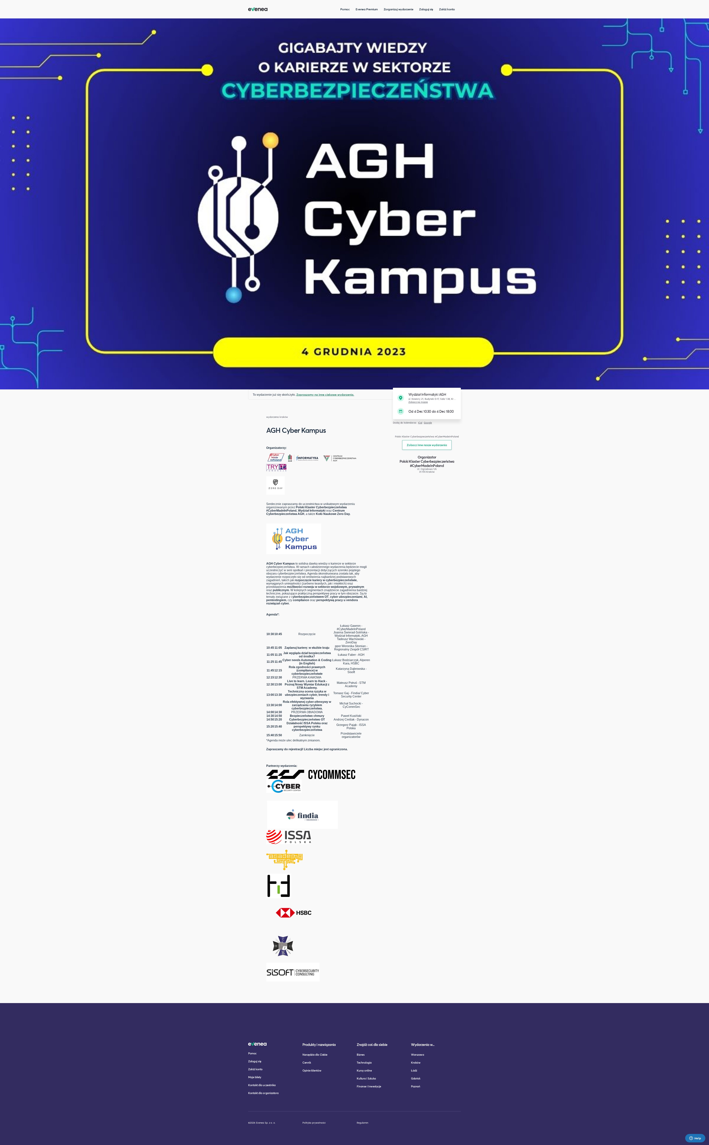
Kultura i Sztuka (366, 1078)
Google (428, 422)
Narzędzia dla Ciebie (314, 1054)
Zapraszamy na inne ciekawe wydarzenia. (325, 394)
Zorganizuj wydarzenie (398, 9)
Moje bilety (254, 1077)
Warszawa (417, 1054)
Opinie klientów (311, 1070)
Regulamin (362, 1122)
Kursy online (364, 1070)
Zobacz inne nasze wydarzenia (427, 445)
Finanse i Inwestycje (369, 1086)
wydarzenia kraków (277, 417)
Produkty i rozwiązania (319, 1044)
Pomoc (345, 9)
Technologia (364, 1062)
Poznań (415, 1086)
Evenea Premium (367, 9)
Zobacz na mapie (418, 402)
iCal (420, 422)
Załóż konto (447, 9)
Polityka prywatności (314, 1122)
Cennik (306, 1062)
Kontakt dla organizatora (263, 1093)
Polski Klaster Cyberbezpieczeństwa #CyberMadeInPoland (427, 463)
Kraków (415, 1062)
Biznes (360, 1054)
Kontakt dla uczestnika (262, 1085)
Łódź (414, 1070)
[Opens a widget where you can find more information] (695, 1138)
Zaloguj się (426, 9)
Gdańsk (415, 1078)
